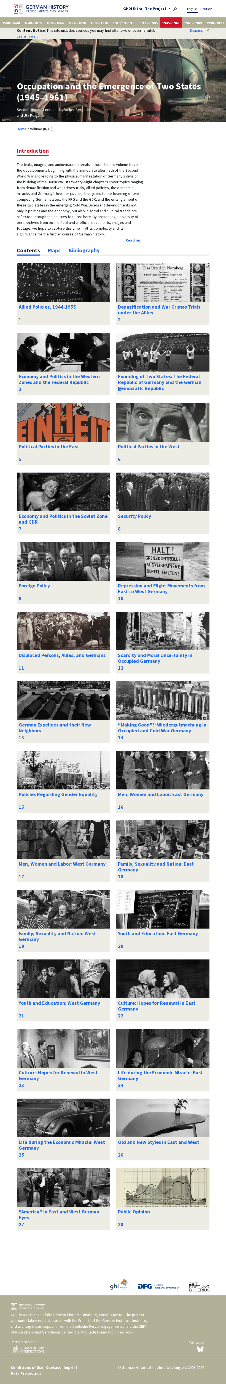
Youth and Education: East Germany (158, 933)
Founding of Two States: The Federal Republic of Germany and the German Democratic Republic (159, 382)
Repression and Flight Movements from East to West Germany (161, 588)
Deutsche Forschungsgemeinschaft (101, 1326)
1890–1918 (99, 22)
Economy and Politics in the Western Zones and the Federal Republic (59, 379)
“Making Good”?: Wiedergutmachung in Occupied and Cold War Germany (162, 728)
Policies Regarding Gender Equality (58, 794)
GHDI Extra (132, 8)
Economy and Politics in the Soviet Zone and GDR (63, 519)
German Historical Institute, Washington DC (88, 1314)
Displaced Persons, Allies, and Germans (62, 655)
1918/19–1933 (124, 22)
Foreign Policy (34, 585)
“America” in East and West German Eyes (59, 1214)
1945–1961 (171, 22)
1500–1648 (11, 22)
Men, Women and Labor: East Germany (160, 794)
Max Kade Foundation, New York (106, 1332)
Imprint (70, 1367)
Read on (132, 240)
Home (21, 128)
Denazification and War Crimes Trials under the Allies (159, 310)
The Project (156, 8)
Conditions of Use (27, 1367)
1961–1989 (193, 22)
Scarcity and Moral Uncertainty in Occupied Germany (155, 658)
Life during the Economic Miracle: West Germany (62, 1145)
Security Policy (134, 516)
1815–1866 (55, 22)
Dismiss (199, 30)
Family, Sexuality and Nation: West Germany (57, 936)
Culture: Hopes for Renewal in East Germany (156, 1006)
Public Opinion (134, 1211)
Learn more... (27, 36)
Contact (53, 1367)
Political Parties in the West (149, 446)
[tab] (28, 250)
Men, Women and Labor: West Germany (62, 864)
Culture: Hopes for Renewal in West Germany (58, 1075)
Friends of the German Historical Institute (112, 1320)
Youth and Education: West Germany (59, 1003)
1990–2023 (215, 22)
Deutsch (206, 9)
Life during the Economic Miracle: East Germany (160, 1075)
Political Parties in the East (49, 446)
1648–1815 (33, 22)
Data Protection (26, 1373)
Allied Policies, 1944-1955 (47, 307)
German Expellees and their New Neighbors (55, 728)
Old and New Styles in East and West (158, 1142)
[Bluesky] (200, 1348)
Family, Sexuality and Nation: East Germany (156, 867)
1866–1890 (77, 22)
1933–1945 (149, 22)
